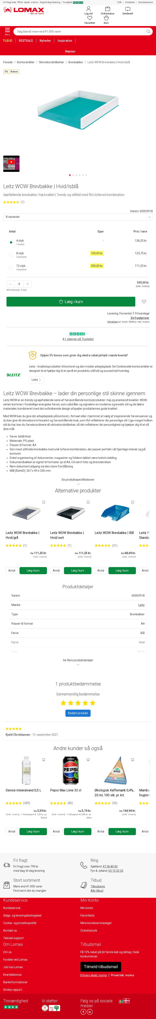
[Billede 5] (83, 175)
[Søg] (148, 31)
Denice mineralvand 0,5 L (23, 790)
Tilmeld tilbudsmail (101, 966)
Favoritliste (87, 915)
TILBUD (7, 40)
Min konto (86, 908)
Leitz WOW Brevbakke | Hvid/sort (67, 535)
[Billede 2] (73, 175)
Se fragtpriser (140, 318)
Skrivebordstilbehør (51, 62)
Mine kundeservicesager (96, 923)
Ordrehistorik (88, 930)
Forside (8, 62)
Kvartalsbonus (12, 974)
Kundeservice (146, 2)
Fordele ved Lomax (15, 959)
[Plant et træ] (54, 1008)
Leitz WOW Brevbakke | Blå (114, 533)
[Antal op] (28, 284)
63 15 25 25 (115, 870)
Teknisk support (13, 938)
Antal (11, 570)
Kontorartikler (26, 62)
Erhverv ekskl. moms (93, 975)
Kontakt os (10, 930)
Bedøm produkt (78, 713)
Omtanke (130, 2)
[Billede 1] (70, 175)
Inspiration (65, 40)
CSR (119, 2)
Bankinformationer (15, 982)
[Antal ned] (10, 284)
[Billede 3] (76, 175)
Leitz (35, 379)
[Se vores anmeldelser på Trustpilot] (11, 1007)
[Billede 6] (86, 175)
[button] (11, 71)
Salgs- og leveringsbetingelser (22, 915)
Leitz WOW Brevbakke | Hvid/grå (22, 535)
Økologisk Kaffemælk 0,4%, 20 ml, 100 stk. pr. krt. (114, 792)
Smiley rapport (12, 989)
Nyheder (45, 40)
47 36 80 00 (110, 866)
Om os (7, 952)
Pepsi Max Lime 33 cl (65, 790)
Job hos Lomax (13, 967)
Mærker (70, 51)
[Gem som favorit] (43, 502)
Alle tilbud (97, 890)
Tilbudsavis (98, 886)
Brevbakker (75, 62)
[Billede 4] (79, 175)
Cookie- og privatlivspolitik (19, 923)
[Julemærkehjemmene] (45, 1008)
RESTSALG (26, 40)
